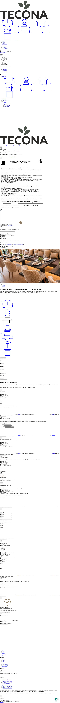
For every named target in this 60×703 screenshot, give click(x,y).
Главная (3, 285)
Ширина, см (2, 363)
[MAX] (2, 53)
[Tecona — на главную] (24, 18)
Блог (5, 102)
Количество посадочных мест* (5, 491)
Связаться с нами (5, 72)
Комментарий (2, 446)
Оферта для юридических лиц (7, 679)
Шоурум (3, 42)
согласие (19, 414)
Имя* (1, 241)
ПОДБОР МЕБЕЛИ (5, 100)
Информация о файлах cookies (7, 681)
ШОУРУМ (4, 98)
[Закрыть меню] (49, 18)
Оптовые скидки (5, 665)
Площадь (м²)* (2, 490)
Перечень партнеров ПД (6, 683)
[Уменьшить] (1, 513)
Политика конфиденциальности (7, 680)
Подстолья (4, 655)
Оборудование (4, 45)
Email (1, 560)
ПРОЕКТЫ (4, 99)
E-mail (1, 242)
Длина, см (2, 360)
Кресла (3, 653)
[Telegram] (1, 53)
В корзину (2, 702)
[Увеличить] (11, 513)
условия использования (8, 244)
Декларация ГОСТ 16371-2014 (7, 682)
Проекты (3, 43)
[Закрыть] (1, 148)
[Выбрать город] (1, 55)
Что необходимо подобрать (4, 586)
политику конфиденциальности (18, 244)
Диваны (3, 650)
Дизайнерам (4, 47)
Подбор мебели (4, 44)
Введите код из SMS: (3, 621)
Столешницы (4, 654)
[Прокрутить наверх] (1, 696)
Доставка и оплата (5, 48)
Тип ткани (2, 544)
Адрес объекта (2, 465)
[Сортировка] (1, 358)
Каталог (3, 41)
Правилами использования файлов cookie (7, 697)
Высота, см (2, 366)
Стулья (3, 651)
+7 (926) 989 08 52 (3, 52)
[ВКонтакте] (0, 53)
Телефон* (2, 396)
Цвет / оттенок (2, 552)
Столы (3, 652)
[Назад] (2, 284)
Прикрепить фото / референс (5, 554)
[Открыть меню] (1, 147)
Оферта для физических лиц (6, 685)
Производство (4, 46)
